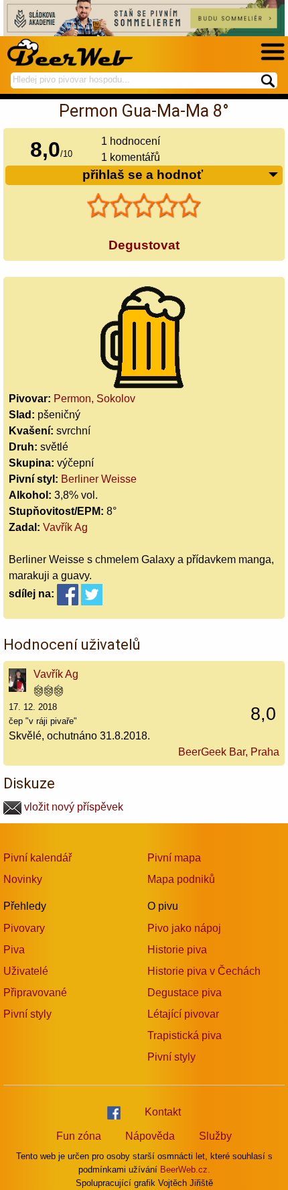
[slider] (144, 206)
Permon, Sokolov (94, 398)
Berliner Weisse (99, 479)
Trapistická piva (184, 1035)
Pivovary (24, 928)
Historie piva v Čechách (204, 971)
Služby (215, 1136)
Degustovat (144, 245)
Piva (14, 949)
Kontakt (163, 1112)
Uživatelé (25, 971)
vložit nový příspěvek (72, 807)
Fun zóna (78, 1136)
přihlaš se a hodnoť (142, 175)
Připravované (35, 992)
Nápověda (150, 1136)
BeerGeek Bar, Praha (228, 752)
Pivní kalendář (37, 858)
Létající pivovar (183, 1014)
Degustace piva (184, 992)
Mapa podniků (181, 879)
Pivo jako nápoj (184, 928)
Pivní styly (27, 1014)
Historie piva (177, 949)
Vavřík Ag (65, 527)
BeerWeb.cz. (185, 1170)
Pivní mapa (174, 858)
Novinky (22, 879)
